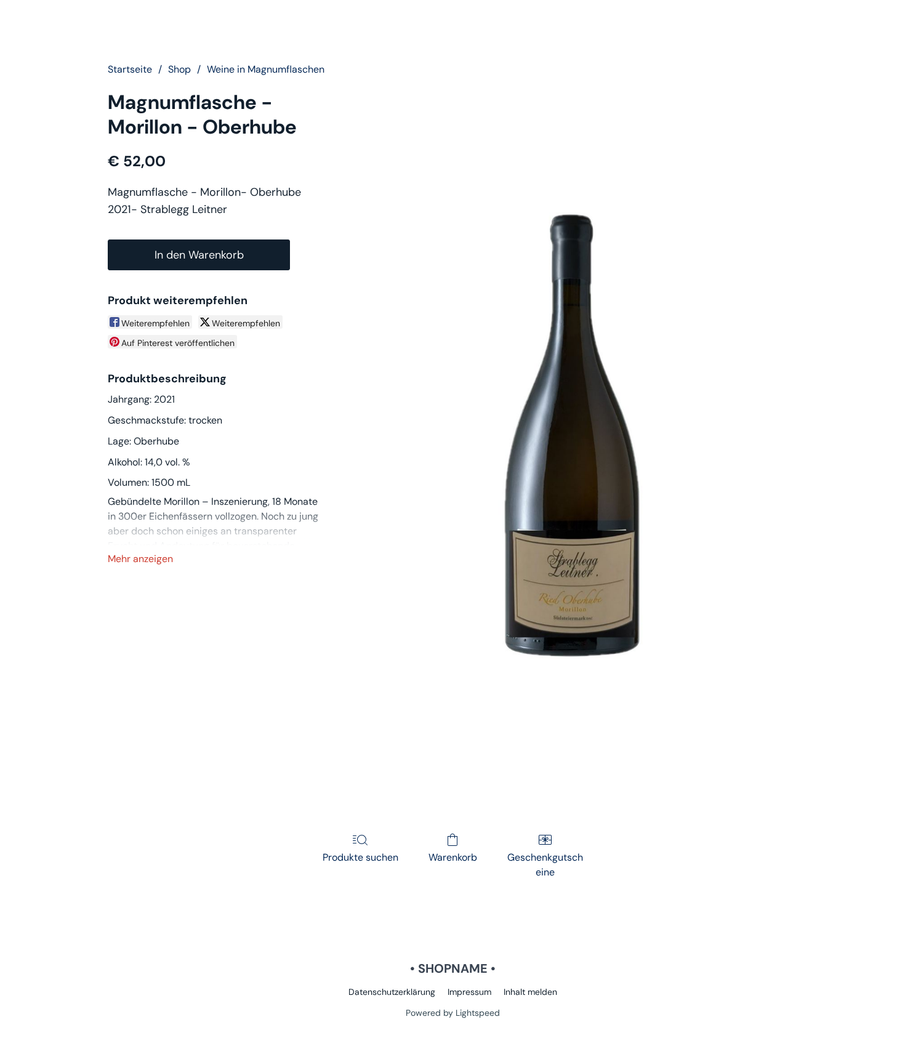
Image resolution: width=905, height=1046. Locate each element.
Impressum (469, 991)
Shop (179, 69)
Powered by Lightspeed (453, 1012)
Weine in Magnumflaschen (265, 69)
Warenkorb (452, 857)
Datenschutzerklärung (391, 991)
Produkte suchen (360, 857)
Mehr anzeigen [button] (140, 558)
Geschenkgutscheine (545, 865)
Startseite (130, 69)
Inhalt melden (530, 991)
